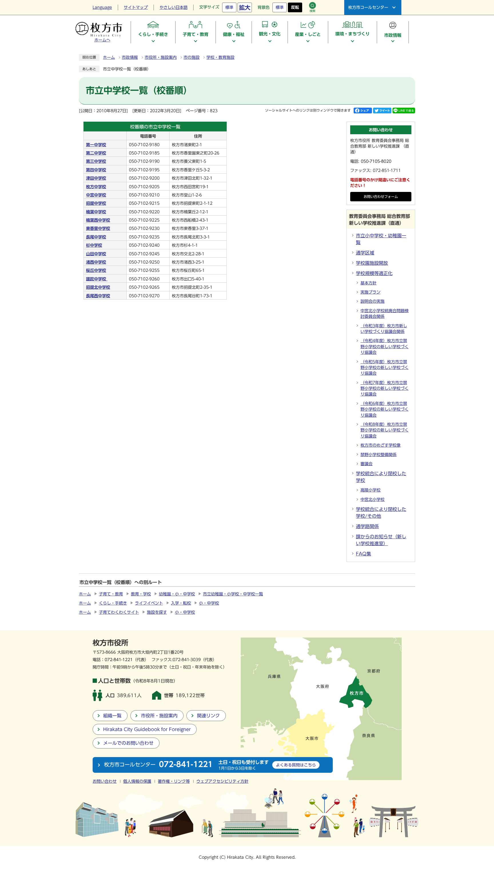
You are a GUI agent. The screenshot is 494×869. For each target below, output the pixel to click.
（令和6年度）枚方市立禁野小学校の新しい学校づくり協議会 (384, 409)
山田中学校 (96, 254)
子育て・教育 (111, 594)
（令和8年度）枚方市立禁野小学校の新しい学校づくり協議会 (384, 430)
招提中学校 (96, 203)
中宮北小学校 (372, 499)
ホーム (109, 57)
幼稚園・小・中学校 (177, 594)
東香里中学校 (98, 228)
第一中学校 (96, 145)
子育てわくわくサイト (119, 612)
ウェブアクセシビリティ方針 (222, 781)
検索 (312, 10)
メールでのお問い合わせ (128, 743)
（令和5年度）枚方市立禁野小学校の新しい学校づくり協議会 (384, 368)
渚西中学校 (96, 262)
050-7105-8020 (376, 161)
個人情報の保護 (137, 781)
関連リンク (208, 715)
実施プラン (370, 292)
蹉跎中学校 (96, 279)
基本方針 (368, 283)
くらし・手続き (113, 603)
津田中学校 (96, 178)
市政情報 (130, 57)
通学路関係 (367, 526)
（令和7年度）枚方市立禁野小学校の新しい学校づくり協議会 (384, 388)
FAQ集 (363, 553)
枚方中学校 (96, 187)
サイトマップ (136, 7)
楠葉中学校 (96, 212)
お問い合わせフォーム (381, 196)
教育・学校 (141, 594)
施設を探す (157, 612)
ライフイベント (149, 603)
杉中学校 (94, 245)
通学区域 (365, 252)
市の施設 (192, 57)
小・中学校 (209, 603)
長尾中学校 (96, 237)
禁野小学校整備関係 (378, 455)
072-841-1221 (119, 659)
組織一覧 (112, 715)
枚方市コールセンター (368, 7)
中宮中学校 (96, 195)
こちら (296, 765)
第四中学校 (96, 170)
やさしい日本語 (174, 7)
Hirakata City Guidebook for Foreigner (147, 729)
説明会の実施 (372, 301)
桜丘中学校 (96, 270)
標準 (229, 7)
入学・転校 (181, 603)
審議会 (366, 464)
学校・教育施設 (220, 57)
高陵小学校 (370, 490)
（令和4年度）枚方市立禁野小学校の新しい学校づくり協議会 (384, 346)
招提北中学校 (98, 287)
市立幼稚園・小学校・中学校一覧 (233, 594)
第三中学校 (96, 161)
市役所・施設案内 (161, 57)
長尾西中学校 (98, 296)
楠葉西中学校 (98, 220)
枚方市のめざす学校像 (380, 445)
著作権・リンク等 (174, 781)
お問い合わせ (105, 781)
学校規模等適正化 (374, 273)
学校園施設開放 (372, 263)
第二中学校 (96, 153)
